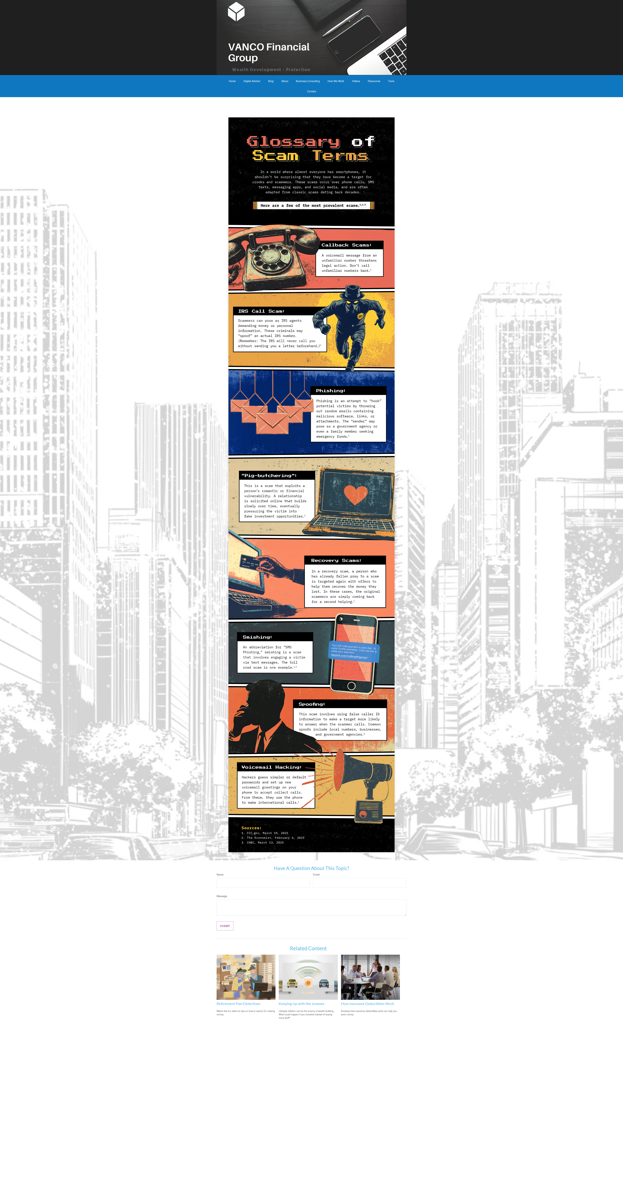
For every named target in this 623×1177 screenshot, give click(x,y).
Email (316, 874)
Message (222, 896)
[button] (232, 81)
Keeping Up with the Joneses (301, 1003)
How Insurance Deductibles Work (367, 1003)
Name (220, 874)
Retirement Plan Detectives (238, 1003)
